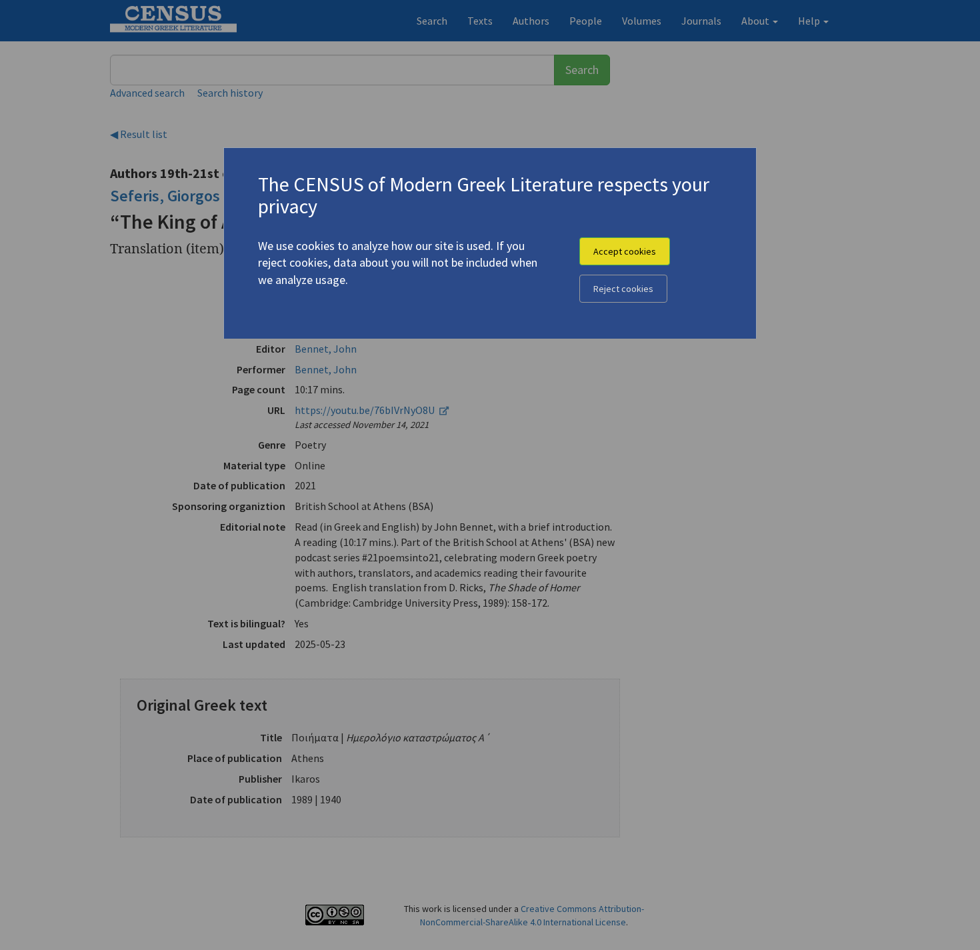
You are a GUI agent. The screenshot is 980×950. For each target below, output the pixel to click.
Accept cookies (624, 251)
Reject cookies (623, 289)
